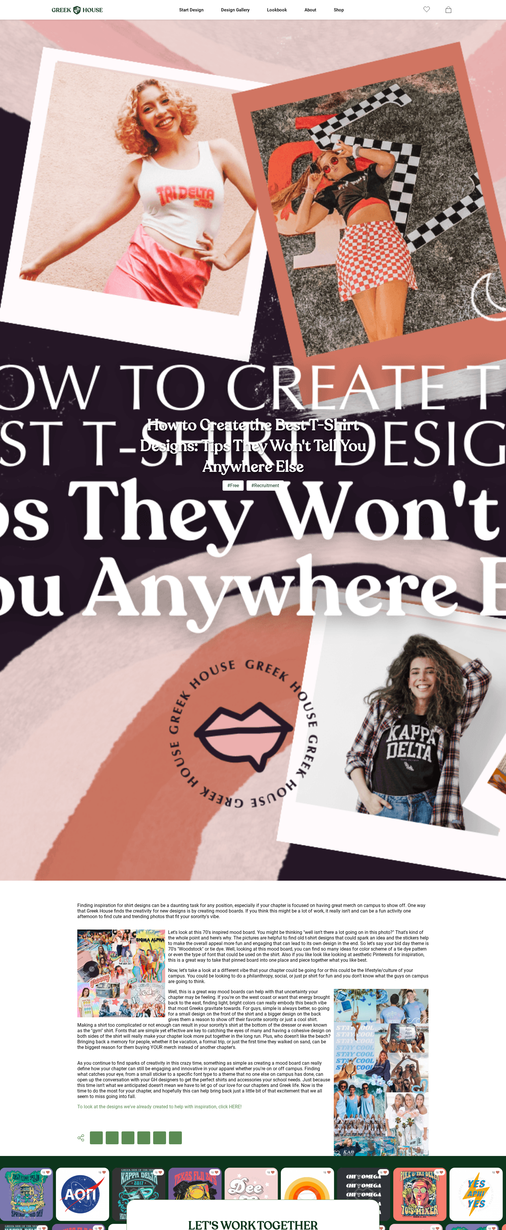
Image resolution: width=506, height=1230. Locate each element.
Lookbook (277, 10)
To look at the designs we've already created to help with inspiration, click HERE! (159, 1106)
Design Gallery (235, 10)
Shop (339, 10)
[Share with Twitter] (128, 1137)
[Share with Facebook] (96, 1137)
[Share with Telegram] (175, 1137)
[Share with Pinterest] (143, 1137)
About (310, 10)
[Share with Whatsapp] (159, 1137)
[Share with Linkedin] (112, 1137)
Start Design (191, 10)
